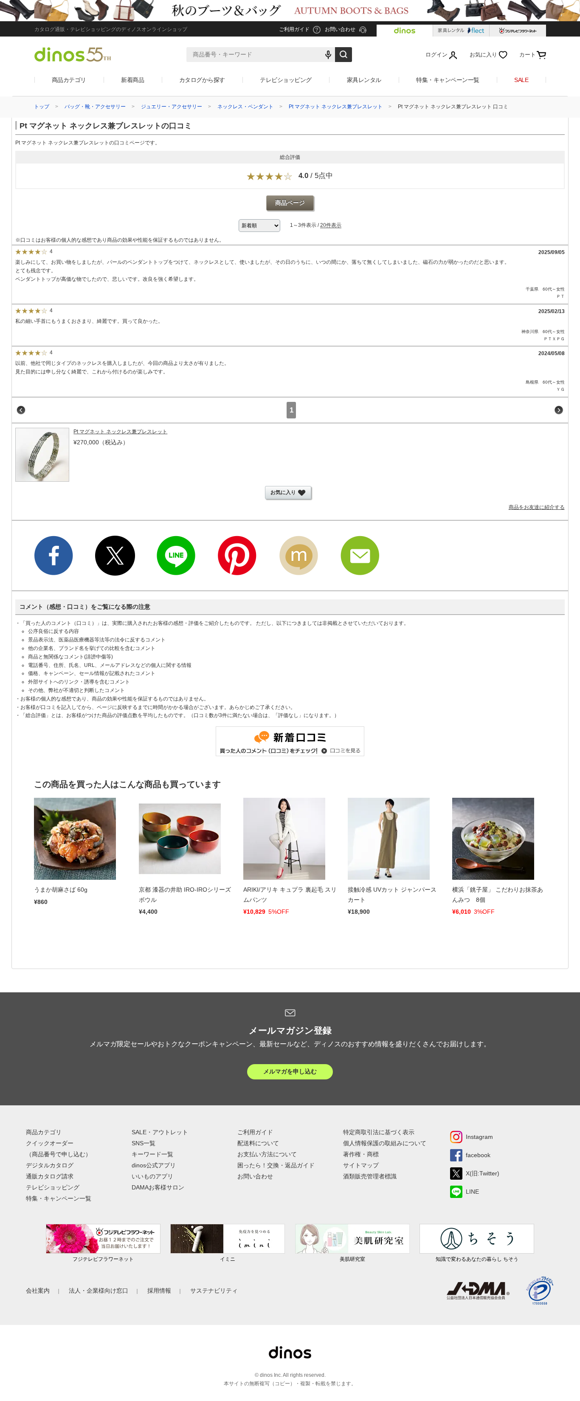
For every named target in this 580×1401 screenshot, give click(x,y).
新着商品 (132, 79)
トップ (41, 107)
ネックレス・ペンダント (245, 107)
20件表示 (330, 226)
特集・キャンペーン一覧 (447, 79)
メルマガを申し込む (290, 1071)
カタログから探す (202, 79)
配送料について (258, 1143)
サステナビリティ (214, 1290)
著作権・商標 (361, 1154)
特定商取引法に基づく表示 (378, 1132)
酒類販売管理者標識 (370, 1176)
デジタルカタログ (49, 1165)
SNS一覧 (143, 1143)
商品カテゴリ (69, 79)
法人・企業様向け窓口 (98, 1290)
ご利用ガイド (255, 1132)
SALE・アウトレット (160, 1132)
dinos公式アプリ (154, 1165)
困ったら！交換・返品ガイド (276, 1165)
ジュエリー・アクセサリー (171, 107)
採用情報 (159, 1290)
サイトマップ (361, 1165)
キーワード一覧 (152, 1154)
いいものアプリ (152, 1176)
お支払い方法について (267, 1154)
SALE (521, 79)
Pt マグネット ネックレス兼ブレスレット (336, 107)
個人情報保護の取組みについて (384, 1143)
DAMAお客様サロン (158, 1187)
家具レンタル (364, 79)
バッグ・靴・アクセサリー (95, 107)
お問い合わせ (255, 1176)
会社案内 (38, 1290)
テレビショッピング (286, 79)
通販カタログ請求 (49, 1176)
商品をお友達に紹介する (537, 507)
